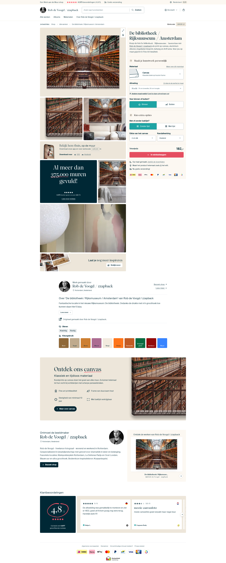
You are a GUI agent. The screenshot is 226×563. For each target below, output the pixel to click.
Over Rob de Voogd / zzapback (89, 17)
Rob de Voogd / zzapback (63, 10)
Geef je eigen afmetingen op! (150, 94)
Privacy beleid (139, 546)
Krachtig (63, 330)
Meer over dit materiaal (175, 67)
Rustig (72, 330)
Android (87, 154)
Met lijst (171, 126)
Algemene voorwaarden (90, 546)
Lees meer (160, 288)
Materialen (68, 17)
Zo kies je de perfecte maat (173, 83)
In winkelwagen (158, 154)
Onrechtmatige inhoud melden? (121, 546)
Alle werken (45, 17)
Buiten (172, 104)
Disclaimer (104, 546)
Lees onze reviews (68, 199)
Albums (57, 17)
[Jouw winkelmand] (183, 10)
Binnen (145, 104)
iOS (78, 154)
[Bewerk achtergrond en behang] (123, 35)
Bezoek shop (159, 284)
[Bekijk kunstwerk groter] (123, 31)
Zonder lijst (145, 126)
